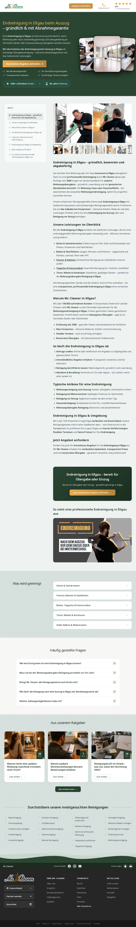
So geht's (51, 888)
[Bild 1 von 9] (58, 149)
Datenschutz (57, 923)
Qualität (50, 901)
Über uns (51, 883)
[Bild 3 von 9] (79, 149)
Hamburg (81, 892)
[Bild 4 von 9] (90, 149)
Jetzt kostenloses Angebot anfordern (92, 492)
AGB (37, 923)
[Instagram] (75, 866)
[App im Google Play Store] (131, 866)
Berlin (80, 883)
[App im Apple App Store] (125, 866)
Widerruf (45, 923)
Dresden (81, 901)
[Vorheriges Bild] (57, 123)
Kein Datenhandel (84, 923)
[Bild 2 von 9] (68, 149)
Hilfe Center (113, 883)
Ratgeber (111, 897)
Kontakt (110, 892)
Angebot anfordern (81, 6)
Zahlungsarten (53, 897)
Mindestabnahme (55, 892)
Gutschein (11, 904)
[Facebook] (69, 866)
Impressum (69, 923)
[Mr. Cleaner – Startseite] (19, 877)
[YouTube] (80, 866)
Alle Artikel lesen (68, 789)
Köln (79, 897)
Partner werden (14, 896)
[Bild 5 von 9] (100, 149)
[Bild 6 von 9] (111, 149)
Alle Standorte (84, 906)
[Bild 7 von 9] (121, 149)
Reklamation (113, 888)
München (81, 888)
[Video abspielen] (92, 540)
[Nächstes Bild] (127, 123)
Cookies (97, 923)
